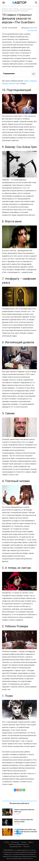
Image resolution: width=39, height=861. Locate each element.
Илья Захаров (12, 28)
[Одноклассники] (18, 790)
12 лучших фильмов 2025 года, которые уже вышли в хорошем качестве (25, 831)
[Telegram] (21, 790)
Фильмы (16, 9)
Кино (10, 9)
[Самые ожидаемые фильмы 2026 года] (7, 812)
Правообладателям (16, 846)
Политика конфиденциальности (19, 844)
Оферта (30, 842)
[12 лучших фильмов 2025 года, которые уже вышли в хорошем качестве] (7, 832)
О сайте (6, 842)
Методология (32, 30)
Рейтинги (5, 9)
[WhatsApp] (24, 790)
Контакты (26, 846)
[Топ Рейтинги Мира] (19, 2)
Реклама (23, 842)
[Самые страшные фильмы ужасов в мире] (7, 822)
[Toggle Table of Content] (32, 74)
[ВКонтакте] (15, 790)
